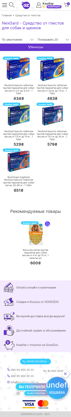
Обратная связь (37, 361)
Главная (7, 15)
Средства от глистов (27, 15)
